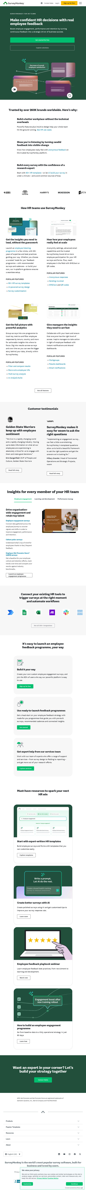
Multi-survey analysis (17, 374)
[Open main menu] (80, 3)
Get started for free (42, 40)
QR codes (65, 285)
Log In (57, 3)
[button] (43, 1121)
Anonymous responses (58, 277)
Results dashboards (57, 364)
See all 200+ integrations (43, 626)
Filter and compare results (19, 366)
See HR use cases (44, 130)
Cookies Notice (53, 1178)
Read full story (13, 470)
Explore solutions (42, 48)
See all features (43, 391)
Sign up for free (69, 3)
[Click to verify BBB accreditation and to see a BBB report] (18, 1182)
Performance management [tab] (68, 499)
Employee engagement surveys (18, 521)
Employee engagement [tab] (23, 499)
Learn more (24, 916)
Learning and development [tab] (45, 499)
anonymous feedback (57, 150)
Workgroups (54, 360)
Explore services (25, 768)
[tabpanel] (43, 543)
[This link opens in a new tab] (59, 1154)
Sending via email (56, 281)
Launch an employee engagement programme (17, 575)
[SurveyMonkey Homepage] (13, 3)
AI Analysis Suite (15, 378)
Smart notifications (57, 368)
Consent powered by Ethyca (73, 1188)
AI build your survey (56, 173)
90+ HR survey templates (19, 283)
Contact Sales (48, 3)
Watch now (24, 978)
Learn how (23, 1041)
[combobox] (12, 1154)
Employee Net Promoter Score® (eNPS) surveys (18, 554)
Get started (24, 727)
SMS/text (53, 285)
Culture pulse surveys (14, 539)
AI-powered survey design (19, 287)
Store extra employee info (19, 370)
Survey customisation (17, 291)
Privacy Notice (42, 1178)
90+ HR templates (33, 173)
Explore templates (26, 855)
